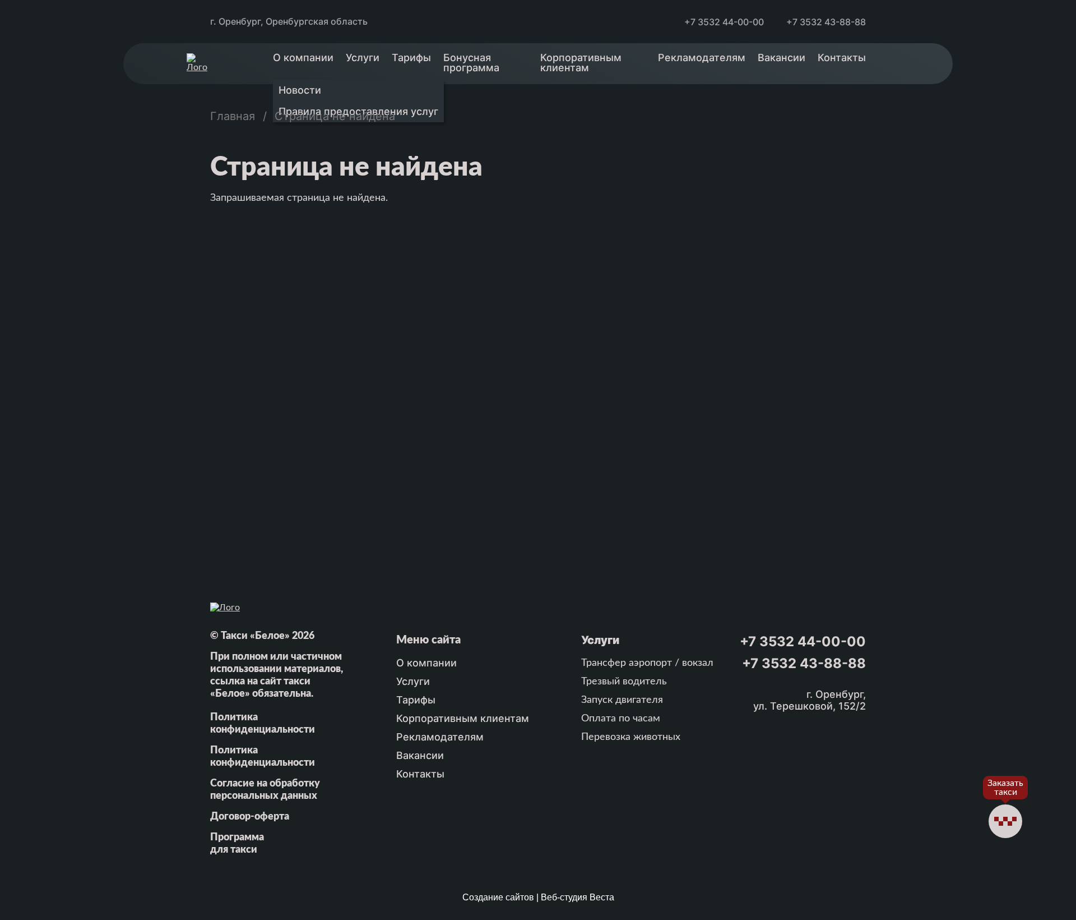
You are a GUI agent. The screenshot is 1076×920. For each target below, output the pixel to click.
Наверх (1005, 866)
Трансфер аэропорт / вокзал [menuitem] (647, 663)
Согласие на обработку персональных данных (265, 790)
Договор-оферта (249, 817)
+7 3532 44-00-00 (724, 21)
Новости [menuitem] (300, 90)
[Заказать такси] (1005, 821)
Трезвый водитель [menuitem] (624, 682)
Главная (232, 116)
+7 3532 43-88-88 (826, 21)
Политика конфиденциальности (262, 723)
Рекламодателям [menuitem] (701, 57)
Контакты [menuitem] (842, 57)
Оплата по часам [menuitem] (620, 719)
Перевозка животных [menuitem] (630, 737)
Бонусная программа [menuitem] (471, 62)
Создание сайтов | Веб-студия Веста (538, 897)
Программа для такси (237, 843)
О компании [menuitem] (303, 57)
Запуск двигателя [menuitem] (622, 700)
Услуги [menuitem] (362, 57)
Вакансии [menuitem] (781, 57)
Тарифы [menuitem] (411, 57)
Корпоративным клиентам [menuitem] (581, 62)
